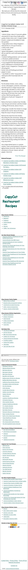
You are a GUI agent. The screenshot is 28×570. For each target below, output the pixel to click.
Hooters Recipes (7, 394)
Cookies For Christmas (9, 336)
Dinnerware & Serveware (9, 431)
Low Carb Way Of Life (8, 346)
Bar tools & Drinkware (9, 429)
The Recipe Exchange (8, 330)
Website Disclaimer (14, 562)
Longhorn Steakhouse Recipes (10, 398)
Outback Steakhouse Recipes (10, 404)
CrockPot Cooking (7, 340)
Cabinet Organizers (8, 314)
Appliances (6, 216)
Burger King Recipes (8, 449)
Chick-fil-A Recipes (7, 451)
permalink (6, 188)
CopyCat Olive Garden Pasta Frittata (12, 479)
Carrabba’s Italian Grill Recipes (11, 384)
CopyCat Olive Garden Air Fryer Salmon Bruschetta (13, 494)
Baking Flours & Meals (9, 301)
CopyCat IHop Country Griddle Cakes (12, 483)
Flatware (5, 433)
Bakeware (5, 218)
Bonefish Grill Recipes (8, 376)
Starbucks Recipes (7, 467)
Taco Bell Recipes (7, 469)
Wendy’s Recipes (7, 471)
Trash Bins (6, 324)
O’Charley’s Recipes (8, 400)
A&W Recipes (6, 445)
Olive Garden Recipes (8, 402)
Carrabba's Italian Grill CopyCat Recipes (14, 186)
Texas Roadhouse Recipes (9, 418)
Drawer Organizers (8, 316)
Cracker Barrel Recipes (8, 390)
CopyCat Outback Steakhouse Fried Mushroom (12, 487)
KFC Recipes (6, 457)
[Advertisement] (14, 282)
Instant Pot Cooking (8, 342)
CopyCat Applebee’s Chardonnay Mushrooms (11, 491)
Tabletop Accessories (8, 439)
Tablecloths (6, 516)
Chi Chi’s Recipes (7, 386)
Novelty (5, 437)
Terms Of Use (23, 560)
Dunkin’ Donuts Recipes (9, 455)
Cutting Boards (7, 222)
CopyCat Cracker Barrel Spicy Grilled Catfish (14, 481)
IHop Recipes (6, 396)
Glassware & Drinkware (9, 435)
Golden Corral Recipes (8, 392)
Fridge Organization (8, 320)
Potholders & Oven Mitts (9, 514)
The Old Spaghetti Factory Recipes (11, 423)
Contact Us (14, 565)
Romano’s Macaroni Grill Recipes (11, 412)
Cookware (5, 220)
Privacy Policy (14, 560)
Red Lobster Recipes (8, 408)
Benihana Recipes (7, 370)
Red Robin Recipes (7, 410)
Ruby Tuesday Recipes (8, 414)
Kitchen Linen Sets (8, 512)
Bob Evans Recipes (7, 374)
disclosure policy (14, 361)
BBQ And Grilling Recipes (10, 334)
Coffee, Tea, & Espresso (9, 228)
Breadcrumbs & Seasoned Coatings (12, 303)
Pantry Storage (7, 322)
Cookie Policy (5, 560)
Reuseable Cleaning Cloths (10, 518)
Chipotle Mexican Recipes (9, 453)
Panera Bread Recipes (8, 463)
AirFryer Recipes (7, 332)
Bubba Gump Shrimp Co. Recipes (11, 378)
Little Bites (6, 344)
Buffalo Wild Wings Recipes (10, 380)
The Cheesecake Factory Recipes (11, 422)
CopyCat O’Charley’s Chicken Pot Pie (12, 485)
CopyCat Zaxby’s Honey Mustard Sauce (13, 503)
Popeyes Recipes (7, 465)
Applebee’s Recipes (8, 366)
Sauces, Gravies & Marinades (11, 309)
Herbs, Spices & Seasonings (10, 307)
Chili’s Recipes (6, 388)
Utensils (5, 226)
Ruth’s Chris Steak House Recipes (11, 416)
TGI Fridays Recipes (8, 420)
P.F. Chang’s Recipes (8, 406)
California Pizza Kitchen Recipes (11, 382)
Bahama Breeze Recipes (9, 368)
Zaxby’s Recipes (7, 473)
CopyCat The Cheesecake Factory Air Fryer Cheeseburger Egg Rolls (14, 498)
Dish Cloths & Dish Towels (10, 510)
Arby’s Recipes (6, 447)
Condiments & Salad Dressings (11, 305)
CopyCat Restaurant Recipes (10, 338)
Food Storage (6, 318)
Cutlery (5, 224)
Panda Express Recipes (9, 461)
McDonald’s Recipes (8, 459)
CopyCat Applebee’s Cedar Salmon (12, 501)
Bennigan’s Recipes (8, 372)
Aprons (5, 508)
